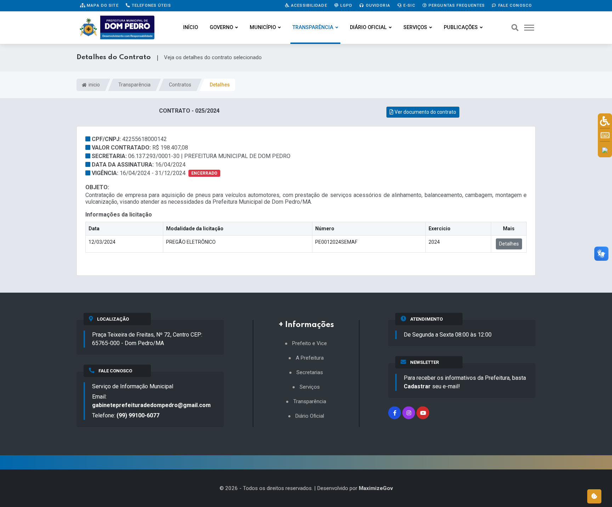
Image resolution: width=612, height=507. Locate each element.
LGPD (346, 5)
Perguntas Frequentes (456, 5)
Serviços (415, 27)
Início (190, 27)
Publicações (461, 27)
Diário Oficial (368, 27)
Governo (221, 27)
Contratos (180, 85)
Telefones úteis (150, 5)
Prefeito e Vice (309, 343)
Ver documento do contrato (424, 112)
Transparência (313, 27)
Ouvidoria (377, 5)
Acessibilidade (308, 5)
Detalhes (509, 244)
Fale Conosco (514, 5)
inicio (93, 85)
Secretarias (309, 372)
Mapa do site (102, 5)
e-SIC (408, 5)
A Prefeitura (310, 358)
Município (263, 27)
